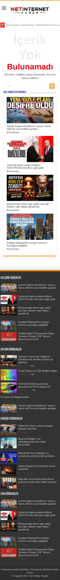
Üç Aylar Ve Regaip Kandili (14, 397)
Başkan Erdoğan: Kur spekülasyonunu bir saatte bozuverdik (32, 441)
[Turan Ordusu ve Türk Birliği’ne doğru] (9, 374)
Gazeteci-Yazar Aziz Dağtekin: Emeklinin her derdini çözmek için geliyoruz (35, 359)
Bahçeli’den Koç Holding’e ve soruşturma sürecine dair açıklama (36, 454)
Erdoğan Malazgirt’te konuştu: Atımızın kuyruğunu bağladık (27, 244)
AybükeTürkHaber (20, 569)
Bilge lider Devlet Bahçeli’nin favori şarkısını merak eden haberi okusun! (37, 480)
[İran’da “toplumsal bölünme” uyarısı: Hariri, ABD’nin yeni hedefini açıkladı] (9, 408)
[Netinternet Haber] (30, 9)
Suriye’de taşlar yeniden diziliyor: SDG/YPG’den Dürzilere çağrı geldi (25, 166)
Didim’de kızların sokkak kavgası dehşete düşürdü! (35, 427)
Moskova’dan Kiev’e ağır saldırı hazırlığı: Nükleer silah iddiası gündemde (28, 205)
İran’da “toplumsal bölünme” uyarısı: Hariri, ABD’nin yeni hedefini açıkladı (29, 127)
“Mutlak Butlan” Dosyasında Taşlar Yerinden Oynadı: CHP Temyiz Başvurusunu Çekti (36, 336)
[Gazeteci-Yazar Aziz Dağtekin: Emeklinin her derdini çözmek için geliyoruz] (9, 360)
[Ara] (52, 86)
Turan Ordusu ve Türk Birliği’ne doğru (37, 370)
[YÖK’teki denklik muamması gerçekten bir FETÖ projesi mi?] (9, 387)
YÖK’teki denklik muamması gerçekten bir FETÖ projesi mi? (34, 385)
